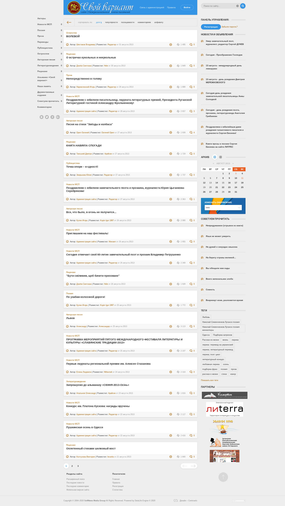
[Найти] (243, 6)
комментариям (144, 22)
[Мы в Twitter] (47, 117)
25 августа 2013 (124, 305)
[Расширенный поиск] (237, 6)
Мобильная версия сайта (77, 490)
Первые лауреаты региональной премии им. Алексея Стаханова (108, 363)
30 (229, 192)
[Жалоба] (171, 45)
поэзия (224, 369)
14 (217, 183)
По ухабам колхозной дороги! (85, 296)
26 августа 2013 (124, 220)
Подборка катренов (222, 335)
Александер (104, 326)
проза (234, 369)
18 (242, 183)
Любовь (206, 317)
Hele (106, 66)
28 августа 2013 (126, 87)
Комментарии (44, 107)
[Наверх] (223, 477)
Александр (81, 326)
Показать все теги (209, 380)
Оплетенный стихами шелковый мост (90, 448)
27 (210, 192)
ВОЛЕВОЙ (73, 36)
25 (242, 187)
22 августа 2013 (127, 414)
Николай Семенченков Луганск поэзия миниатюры (221, 328)
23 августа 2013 (126, 393)
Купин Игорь (82, 220)
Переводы (49, 42)
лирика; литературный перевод (217, 349)
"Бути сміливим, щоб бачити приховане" (92, 275)
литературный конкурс (213, 359)
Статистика (117, 490)
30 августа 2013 (118, 66)
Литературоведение (49, 65)
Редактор (112, 45)
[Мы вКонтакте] (41, 117)
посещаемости (127, 22)
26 (204, 192)
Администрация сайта (86, 111)
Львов (70, 318)
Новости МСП (49, 24)
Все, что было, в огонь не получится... (91, 212)
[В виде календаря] (214, 157)
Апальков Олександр (86, 393)
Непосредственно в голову (84, 78)
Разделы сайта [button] (74, 474)
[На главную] (69, 22)
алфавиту (158, 22)
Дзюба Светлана (83, 66)
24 (236, 187)
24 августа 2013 (122, 372)
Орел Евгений (82, 133)
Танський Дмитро (84, 154)
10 (236, 178)
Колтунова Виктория (85, 457)
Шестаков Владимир (85, 45)
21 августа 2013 (124, 457)
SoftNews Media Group (94, 501)
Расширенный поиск (75, 479)
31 (236, 192)
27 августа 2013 (124, 133)
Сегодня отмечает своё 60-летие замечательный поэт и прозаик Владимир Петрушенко (123, 254)
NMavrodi (108, 372)
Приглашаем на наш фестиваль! (87, 233)
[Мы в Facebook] (52, 117)
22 (223, 187)
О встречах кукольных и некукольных (91, 57)
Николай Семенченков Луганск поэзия (221, 322)
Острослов (49, 53)
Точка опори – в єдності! (82, 166)
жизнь (225, 340)
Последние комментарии (77, 486)
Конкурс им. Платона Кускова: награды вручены (97, 406)
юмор (233, 374)
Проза (49, 36)
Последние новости (75, 483)
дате (98, 22)
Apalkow (108, 154)
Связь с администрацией (152, 7)
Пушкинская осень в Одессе (84, 427)
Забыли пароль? (229, 26)
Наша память (49, 86)
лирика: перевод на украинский (217, 344)
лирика (235, 340)
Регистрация (118, 486)
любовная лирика (211, 364)
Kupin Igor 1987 (107, 220)
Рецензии (49, 71)
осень (226, 364)
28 (217, 192)
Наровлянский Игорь (85, 87)
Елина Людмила (83, 372)
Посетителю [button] (118, 474)
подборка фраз (209, 369)
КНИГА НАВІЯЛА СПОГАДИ (83, 145)
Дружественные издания (49, 93)
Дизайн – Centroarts (188, 501)
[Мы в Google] (58, 117)
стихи (224, 374)
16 (229, 183)
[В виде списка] (220, 157)
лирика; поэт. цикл (211, 354)
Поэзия (49, 30)
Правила (171, 7)
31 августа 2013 (126, 45)
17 (236, 183)
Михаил (112, 242)
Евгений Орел (108, 133)
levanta (110, 457)
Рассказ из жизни (210, 340)
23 (229, 187)
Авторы (41, 18)
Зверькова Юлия (83, 175)
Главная (116, 479)
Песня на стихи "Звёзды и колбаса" (89, 124)
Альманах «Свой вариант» (49, 78)
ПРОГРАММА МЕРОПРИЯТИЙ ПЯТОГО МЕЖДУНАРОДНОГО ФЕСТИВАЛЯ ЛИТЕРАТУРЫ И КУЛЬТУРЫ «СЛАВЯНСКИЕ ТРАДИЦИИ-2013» (124, 341)
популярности (111, 22)
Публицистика (49, 48)
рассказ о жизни (210, 374)
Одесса (206, 335)
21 (217, 187)
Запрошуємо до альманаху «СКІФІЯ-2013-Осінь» (97, 384)
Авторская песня (49, 59)
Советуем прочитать (49, 101)
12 (204, 183)
